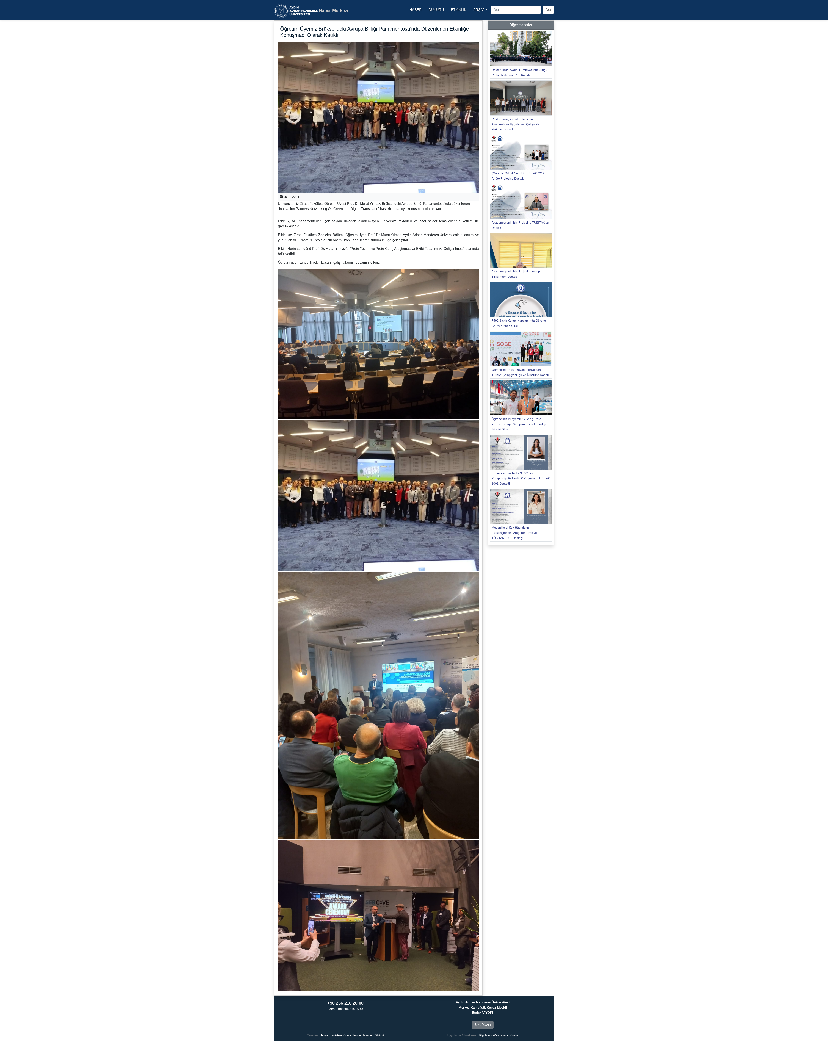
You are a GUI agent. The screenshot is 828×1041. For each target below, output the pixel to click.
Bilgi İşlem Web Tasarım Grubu (498, 1035)
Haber (415, 10)
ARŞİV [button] (479, 10)
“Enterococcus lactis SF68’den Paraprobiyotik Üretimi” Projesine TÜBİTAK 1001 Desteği (521, 478)
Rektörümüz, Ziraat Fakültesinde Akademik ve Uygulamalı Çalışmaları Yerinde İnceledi (517, 124)
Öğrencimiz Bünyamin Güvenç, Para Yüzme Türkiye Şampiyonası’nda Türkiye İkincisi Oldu (519, 424)
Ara (548, 10)
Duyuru (436, 10)
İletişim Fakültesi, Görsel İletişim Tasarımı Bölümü (352, 1035)
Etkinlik (458, 10)
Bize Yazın (482, 1025)
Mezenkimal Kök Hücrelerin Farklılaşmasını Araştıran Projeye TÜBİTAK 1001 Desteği (514, 533)
